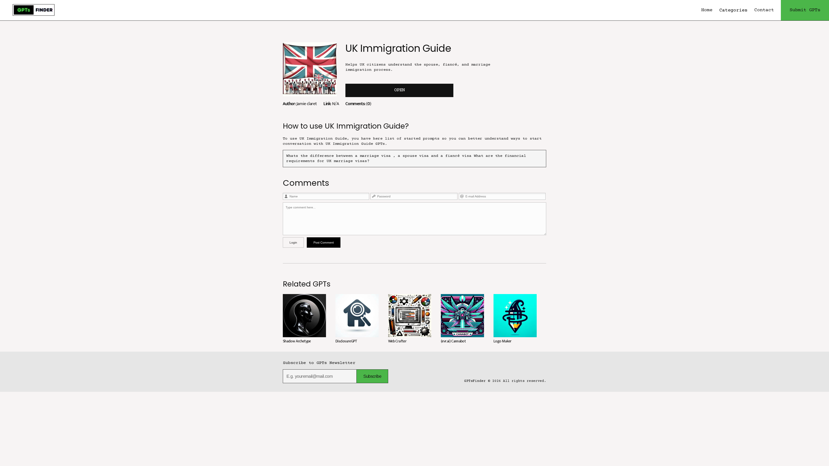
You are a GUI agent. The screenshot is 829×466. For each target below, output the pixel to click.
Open (399, 90)
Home (706, 10)
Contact (764, 10)
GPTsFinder (475, 381)
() (358, 103)
